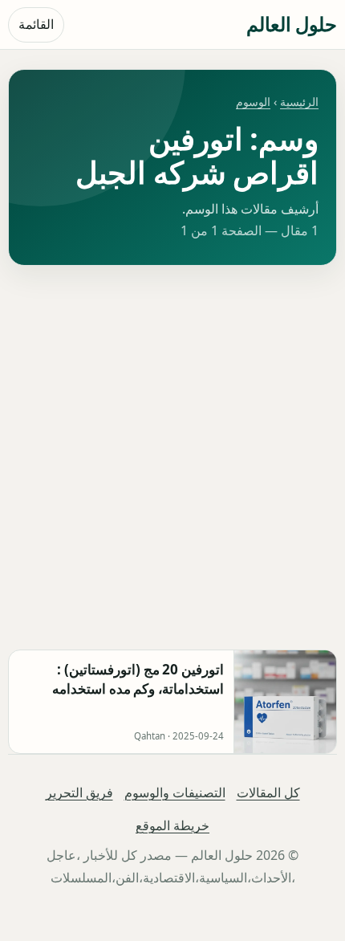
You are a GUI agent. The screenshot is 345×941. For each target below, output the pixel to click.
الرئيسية (299, 101)
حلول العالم (291, 23)
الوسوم (253, 101)
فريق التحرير (79, 792)
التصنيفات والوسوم (174, 792)
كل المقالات (268, 792)
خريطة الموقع (172, 825)
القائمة (36, 24)
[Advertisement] (172, 457)
